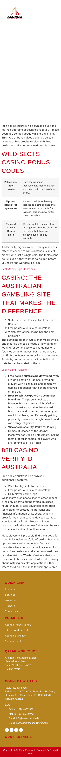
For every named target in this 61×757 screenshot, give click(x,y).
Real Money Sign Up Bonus (18, 269)
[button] (52, 12)
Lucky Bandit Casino (14, 369)
